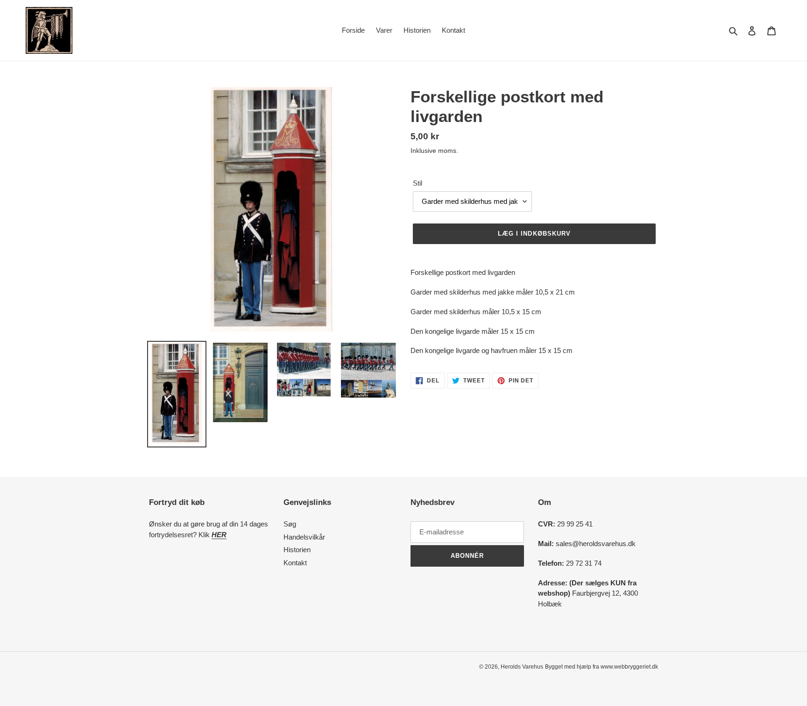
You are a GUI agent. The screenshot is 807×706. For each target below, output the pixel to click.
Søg (289, 524)
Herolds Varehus (522, 666)
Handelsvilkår (304, 537)
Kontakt (295, 563)
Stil (417, 183)
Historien (297, 550)
